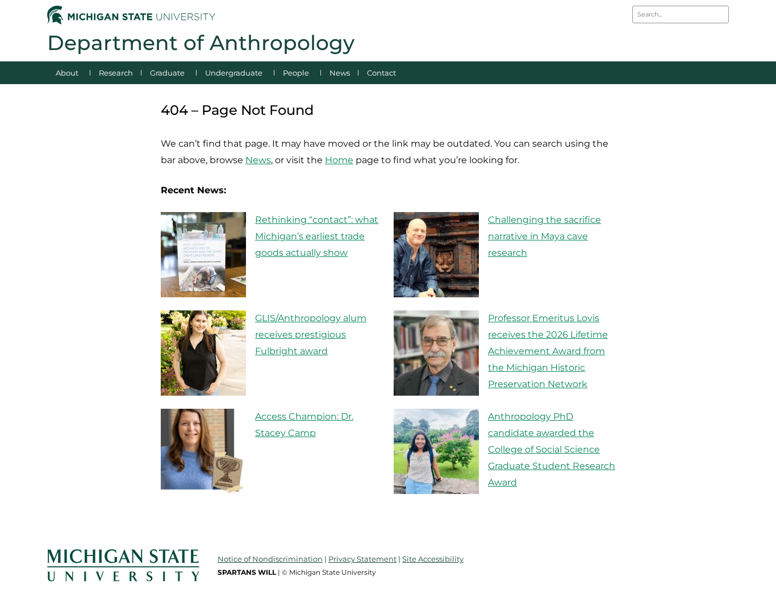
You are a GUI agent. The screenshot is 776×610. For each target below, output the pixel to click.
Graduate (167, 72)
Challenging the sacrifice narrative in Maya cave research (544, 236)
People (296, 72)
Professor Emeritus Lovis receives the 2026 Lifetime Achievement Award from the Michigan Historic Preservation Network (548, 351)
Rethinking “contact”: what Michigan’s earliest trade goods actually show (316, 236)
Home (339, 160)
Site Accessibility (433, 558)
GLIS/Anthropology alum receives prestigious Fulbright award (310, 334)
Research (116, 72)
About (67, 72)
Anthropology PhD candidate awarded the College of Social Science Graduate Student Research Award (551, 449)
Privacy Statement (362, 558)
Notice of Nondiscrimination (270, 558)
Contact (381, 72)
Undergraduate (233, 72)
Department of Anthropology (200, 42)
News (339, 72)
